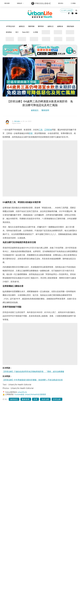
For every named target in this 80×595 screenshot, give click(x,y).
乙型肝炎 (48, 130)
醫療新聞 (45, 110)
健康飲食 (60, 26)
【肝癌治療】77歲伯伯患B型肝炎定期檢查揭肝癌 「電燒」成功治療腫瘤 (33, 371)
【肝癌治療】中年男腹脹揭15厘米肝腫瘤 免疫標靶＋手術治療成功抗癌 (33, 380)
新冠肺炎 (9, 32)
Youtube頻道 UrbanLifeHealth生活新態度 (30, 394)
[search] (76, 10)
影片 (17, 32)
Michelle (17, 121)
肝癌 (31, 133)
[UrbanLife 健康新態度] (40, 14)
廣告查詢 (60, 3)
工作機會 (73, 3)
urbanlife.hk (22, 392)
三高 (40, 130)
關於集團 (6, 3)
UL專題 (35, 32)
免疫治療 (45, 399)
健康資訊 (22, 26)
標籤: (5, 399)
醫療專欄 (31, 26)
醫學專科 (41, 26)
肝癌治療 (57, 399)
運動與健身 (70, 26)
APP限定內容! (10, 26)
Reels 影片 (25, 32)
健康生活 (50, 26)
